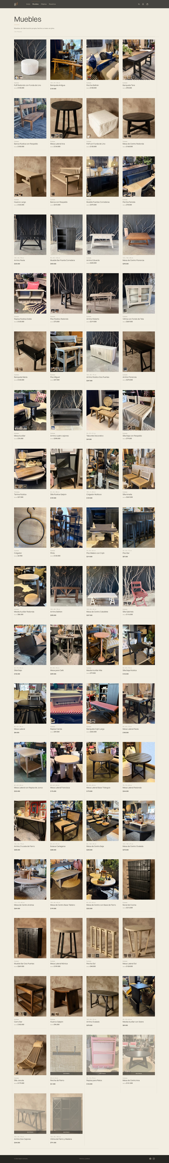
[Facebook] (150, 1159)
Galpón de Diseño (23, 1158)
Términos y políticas (84, 1158)
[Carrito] (147, 4)
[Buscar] (139, 4)
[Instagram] (154, 1159)
